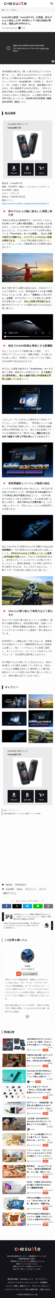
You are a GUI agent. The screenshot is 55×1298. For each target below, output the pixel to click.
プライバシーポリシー (40, 1286)
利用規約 (43, 1282)
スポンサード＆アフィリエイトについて (23, 1282)
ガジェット (30, 889)
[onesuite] (15, 3)
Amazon (14, 169)
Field (27, 966)
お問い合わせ (45, 1289)
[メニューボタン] (51, 3)
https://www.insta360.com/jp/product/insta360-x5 (25, 203)
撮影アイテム (9, 893)
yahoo (41, 169)
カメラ (42, 889)
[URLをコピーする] (48, 906)
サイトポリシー (41, 1279)
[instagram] (27, 1017)
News (19, 889)
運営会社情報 (12, 1279)
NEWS (9, 885)
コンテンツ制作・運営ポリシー (18, 1286)
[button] (6, 906)
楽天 (27, 169)
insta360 (10, 889)
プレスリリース (14, 810)
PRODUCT (20, 885)
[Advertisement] (27, 847)
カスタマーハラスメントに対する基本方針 (21, 1289)
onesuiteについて (27, 1279)
